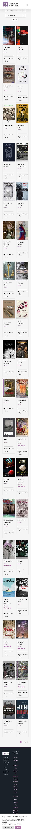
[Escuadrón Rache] (9, 35)
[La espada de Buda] (9, 271)
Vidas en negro (8, 561)
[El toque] (22, 271)
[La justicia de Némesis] (9, 709)
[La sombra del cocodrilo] (9, 74)
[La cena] (9, 629)
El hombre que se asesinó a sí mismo (8, 522)
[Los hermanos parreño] (22, 349)
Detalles (11, 58)
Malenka (6, 400)
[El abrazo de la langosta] (22, 709)
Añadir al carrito (6, 60)
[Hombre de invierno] (9, 309)
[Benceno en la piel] (22, 427)
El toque (20, 283)
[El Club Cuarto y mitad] (22, 388)
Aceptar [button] (18, 827)
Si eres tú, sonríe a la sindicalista (7, 601)
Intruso (20, 561)
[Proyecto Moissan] (9, 467)
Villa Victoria (22, 520)
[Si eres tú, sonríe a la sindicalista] (9, 587)
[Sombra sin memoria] (9, 349)
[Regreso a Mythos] (22, 191)
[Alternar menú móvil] (28, 5)
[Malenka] (9, 388)
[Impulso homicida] (22, 35)
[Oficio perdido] (9, 113)
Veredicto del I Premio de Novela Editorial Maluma (15, 804)
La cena (6, 642)
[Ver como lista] (17, 19)
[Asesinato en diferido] (9, 670)
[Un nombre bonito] (22, 113)
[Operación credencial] (22, 467)
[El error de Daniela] (22, 230)
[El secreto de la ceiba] (22, 587)
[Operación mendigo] (9, 152)
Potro (5, 440)
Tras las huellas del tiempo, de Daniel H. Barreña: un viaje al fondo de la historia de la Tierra (15, 775)
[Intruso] (22, 549)
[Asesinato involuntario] (22, 152)
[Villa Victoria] (22, 508)
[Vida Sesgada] (22, 670)
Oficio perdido (8, 125)
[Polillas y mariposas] (22, 309)
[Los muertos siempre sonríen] (9, 230)
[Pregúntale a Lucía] (9, 191)
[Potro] (9, 427)
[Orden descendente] (24, 10)
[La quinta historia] (22, 629)
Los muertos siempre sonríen (7, 244)
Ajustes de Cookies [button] (8, 827)
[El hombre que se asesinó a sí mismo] (9, 508)
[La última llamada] (22, 74)
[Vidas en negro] (9, 549)
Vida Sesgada (22, 682)
